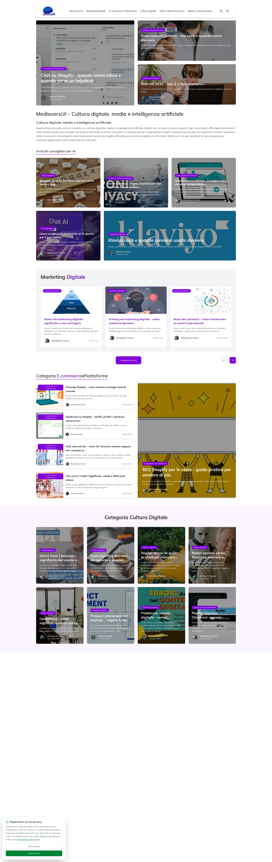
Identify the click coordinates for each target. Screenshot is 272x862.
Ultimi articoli (76, 10)
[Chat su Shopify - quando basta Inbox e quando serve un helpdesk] (85, 62)
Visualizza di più (128, 360)
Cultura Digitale (148, 10)
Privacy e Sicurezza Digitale (120, 178)
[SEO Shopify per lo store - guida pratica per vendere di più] (187, 440)
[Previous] (224, 360)
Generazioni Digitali (151, 78)
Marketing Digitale (95, 10)
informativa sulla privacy (28, 839)
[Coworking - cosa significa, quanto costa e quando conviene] (60, 615)
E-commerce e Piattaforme (123, 10)
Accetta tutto (34, 853)
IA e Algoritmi (46, 228)
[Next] (233, 360)
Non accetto (34, 846)
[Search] (221, 10)
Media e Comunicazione (200, 10)
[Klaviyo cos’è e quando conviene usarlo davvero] (170, 235)
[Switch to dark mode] (227, 10)
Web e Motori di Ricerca (172, 10)
